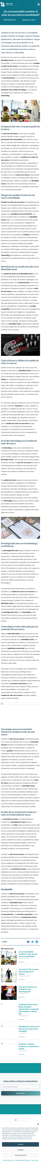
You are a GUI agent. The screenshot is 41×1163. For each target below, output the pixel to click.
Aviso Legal (34, 1160)
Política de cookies (8, 1160)
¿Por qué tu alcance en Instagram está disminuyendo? (28, 989)
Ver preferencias (20, 1155)
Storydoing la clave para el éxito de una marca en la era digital (29, 1028)
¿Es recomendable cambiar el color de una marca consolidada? (28, 954)
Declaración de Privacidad (22, 1160)
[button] (38, 1124)
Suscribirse (20, 1093)
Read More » (22, 962)
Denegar (20, 1150)
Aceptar (20, 1144)
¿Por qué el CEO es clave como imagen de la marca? (28, 971)
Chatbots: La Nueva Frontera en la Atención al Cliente (29, 1046)
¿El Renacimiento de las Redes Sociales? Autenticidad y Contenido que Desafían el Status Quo (29, 1009)
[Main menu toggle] (38, 4)
